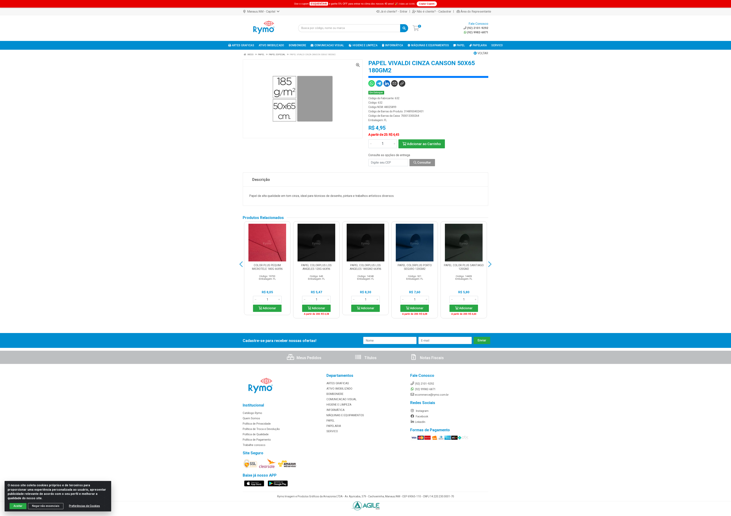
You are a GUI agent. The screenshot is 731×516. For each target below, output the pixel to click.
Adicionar (269, 308)
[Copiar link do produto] (402, 83)
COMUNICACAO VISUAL (341, 399)
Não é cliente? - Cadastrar (434, 11)
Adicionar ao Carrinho (423, 144)
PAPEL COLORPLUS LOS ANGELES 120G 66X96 (316, 267)
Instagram (422, 411)
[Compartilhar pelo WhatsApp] (371, 83)
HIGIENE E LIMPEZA (338, 404)
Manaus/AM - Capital (261, 11)
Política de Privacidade (257, 423)
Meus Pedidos (308, 357)
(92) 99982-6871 (425, 389)
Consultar (424, 162)
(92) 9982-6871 (477, 32)
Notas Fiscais (431, 357)
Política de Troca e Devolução (261, 429)
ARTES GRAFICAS (337, 383)
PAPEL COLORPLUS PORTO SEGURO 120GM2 (415, 267)
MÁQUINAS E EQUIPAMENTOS (345, 415)
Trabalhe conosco (254, 445)
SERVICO (332, 431)
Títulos (370, 357)
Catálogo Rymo (252, 413)
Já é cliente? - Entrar (393, 11)
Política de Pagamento (257, 439)
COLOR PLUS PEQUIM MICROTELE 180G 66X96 (267, 267)
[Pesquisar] (404, 28)
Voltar (482, 53)
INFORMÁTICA (335, 410)
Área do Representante (475, 11)
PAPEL (330, 420)
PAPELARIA (333, 426)
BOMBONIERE (334, 394)
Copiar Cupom (427, 3)
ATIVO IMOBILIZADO (339, 388)
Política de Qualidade (256, 434)
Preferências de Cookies (84, 505)
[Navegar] (241, 264)
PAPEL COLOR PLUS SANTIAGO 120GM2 (464, 267)
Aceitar (18, 505)
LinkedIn (420, 422)
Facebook (421, 416)
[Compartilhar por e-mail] (394, 83)
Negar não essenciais (45, 505)
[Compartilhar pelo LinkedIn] (387, 83)
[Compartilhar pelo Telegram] (379, 83)
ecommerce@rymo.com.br (432, 394)
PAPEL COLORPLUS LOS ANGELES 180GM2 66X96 (365, 267)
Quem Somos (251, 418)
